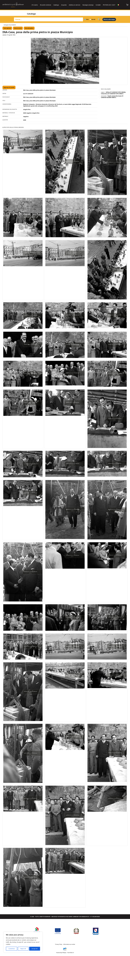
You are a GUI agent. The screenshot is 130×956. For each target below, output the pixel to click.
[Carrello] (127, 5)
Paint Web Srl (70, 952)
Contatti (98, 5)
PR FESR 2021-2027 (109, 5)
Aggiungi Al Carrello (9, 87)
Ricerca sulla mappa (109, 19)
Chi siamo (35, 5)
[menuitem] (118, 4)
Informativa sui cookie (69, 944)
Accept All (34, 948)
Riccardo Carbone (45, 5)
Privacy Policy (58, 944)
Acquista (64, 5)
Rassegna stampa (88, 5)
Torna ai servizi (18, 28)
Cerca (98, 19)
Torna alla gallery (29, 28)
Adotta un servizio (74, 5)
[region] (23, 942)
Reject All (23, 948)
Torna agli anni (7, 28)
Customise (11, 948)
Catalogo (56, 5)
